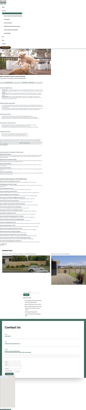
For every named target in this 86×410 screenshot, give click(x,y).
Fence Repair (7, 19)
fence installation (4, 144)
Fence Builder (3, 78)
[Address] (5, 347)
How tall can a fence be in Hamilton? (60, 254)
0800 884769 (8, 336)
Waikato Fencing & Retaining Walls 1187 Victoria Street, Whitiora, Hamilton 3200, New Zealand (18, 352)
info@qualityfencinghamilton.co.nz (12, 343)
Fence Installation (8, 22)
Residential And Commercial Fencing (12, 26)
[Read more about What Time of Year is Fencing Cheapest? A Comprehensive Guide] (26, 272)
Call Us (6, 334)
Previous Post (3, 243)
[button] (5, 47)
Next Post (2, 245)
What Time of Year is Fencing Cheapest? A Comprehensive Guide (19, 254)
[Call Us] (5, 332)
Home (3, 7)
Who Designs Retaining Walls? (31, 312)
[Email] (5, 339)
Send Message (9, 373)
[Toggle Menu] (12, 13)
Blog (3, 40)
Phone (6, 364)
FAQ (3, 36)
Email (6, 341)
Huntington (31, 82)
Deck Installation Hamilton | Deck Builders (13, 16)
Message (7, 368)
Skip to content (3, 0)
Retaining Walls (7, 33)
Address (6, 349)
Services (4, 10)
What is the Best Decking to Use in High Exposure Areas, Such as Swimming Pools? (33, 308)
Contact (4, 43)
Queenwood (25, 82)
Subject (7, 365)
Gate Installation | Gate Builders (11, 29)
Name (6, 361)
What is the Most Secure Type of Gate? (33, 304)
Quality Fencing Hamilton (24, 142)
